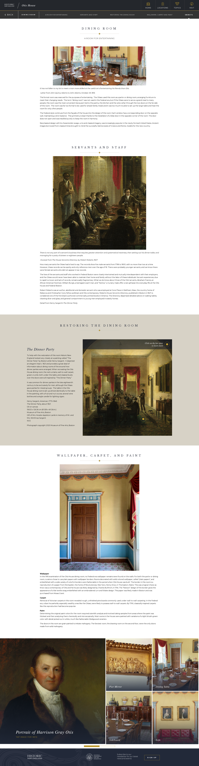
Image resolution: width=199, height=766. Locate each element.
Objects (189, 15)
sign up (152, 758)
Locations (162, 8)
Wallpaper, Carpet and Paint (159, 15)
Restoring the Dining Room (122, 15)
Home (148, 8)
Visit (191, 8)
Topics (177, 8)
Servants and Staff (89, 15)
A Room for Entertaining (56, 15)
